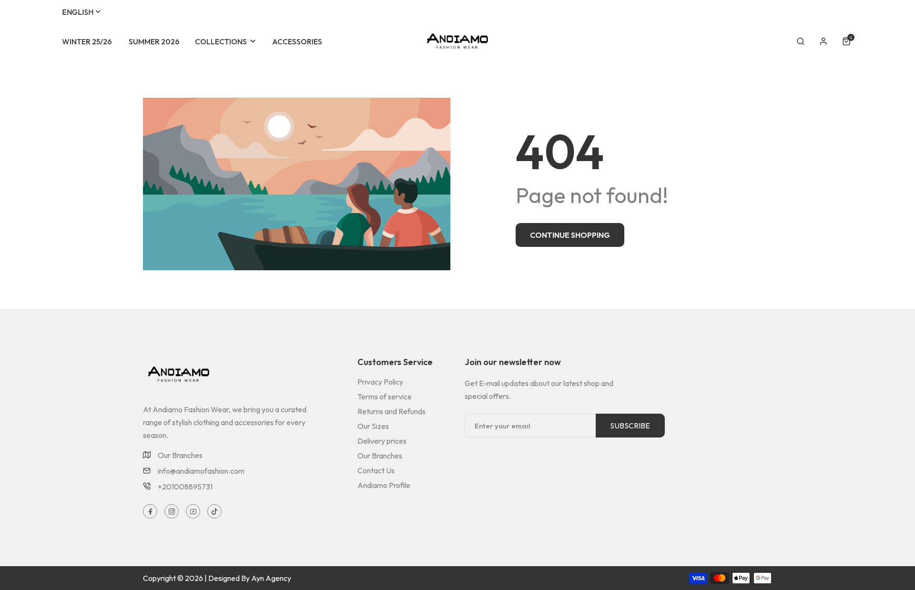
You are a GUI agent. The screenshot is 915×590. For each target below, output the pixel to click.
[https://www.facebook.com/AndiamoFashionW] (150, 511)
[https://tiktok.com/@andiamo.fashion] (215, 511)
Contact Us (376, 470)
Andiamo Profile (383, 485)
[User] (823, 41)
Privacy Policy (380, 382)
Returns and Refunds (391, 411)
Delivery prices (382, 441)
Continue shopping (570, 235)
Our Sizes (373, 426)
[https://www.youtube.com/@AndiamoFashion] (193, 511)
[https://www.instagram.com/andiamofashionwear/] (172, 511)
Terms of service (384, 396)
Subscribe (630, 425)
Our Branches (180, 455)
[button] (800, 41)
